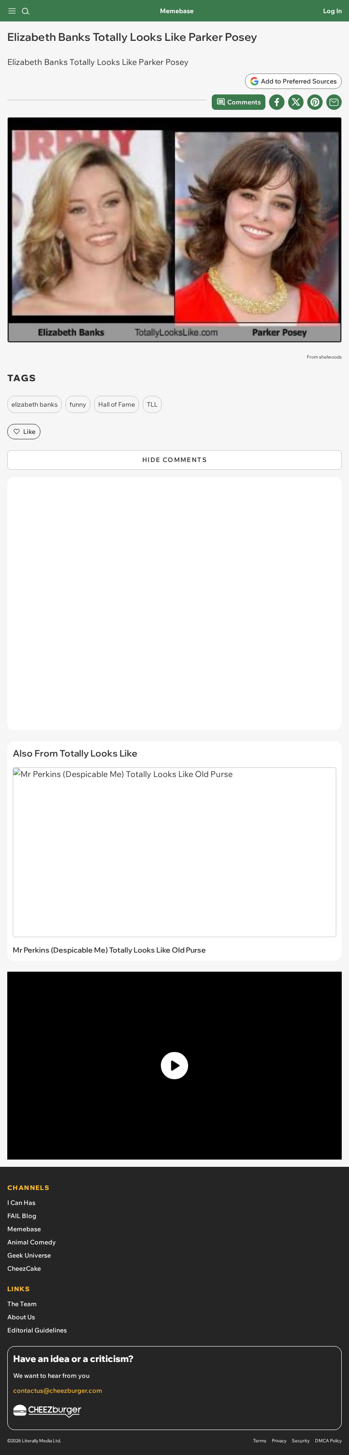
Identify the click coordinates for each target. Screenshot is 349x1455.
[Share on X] (296, 102)
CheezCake (24, 1268)
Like (29, 432)
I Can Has (21, 1203)
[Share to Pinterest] (315, 102)
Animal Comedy (31, 1242)
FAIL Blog (21, 1216)
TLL (152, 404)
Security (300, 1441)
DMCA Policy (328, 1441)
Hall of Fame (116, 404)
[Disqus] (174, 608)
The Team (22, 1304)
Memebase (177, 11)
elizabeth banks (34, 404)
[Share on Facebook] (276, 102)
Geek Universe (29, 1255)
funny (78, 404)
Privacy (279, 1441)
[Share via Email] (334, 102)
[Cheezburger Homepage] (174, 1412)
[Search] (25, 11)
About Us (21, 1317)
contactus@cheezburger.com (57, 1390)
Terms (259, 1441)
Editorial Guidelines (37, 1330)
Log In (332, 11)
